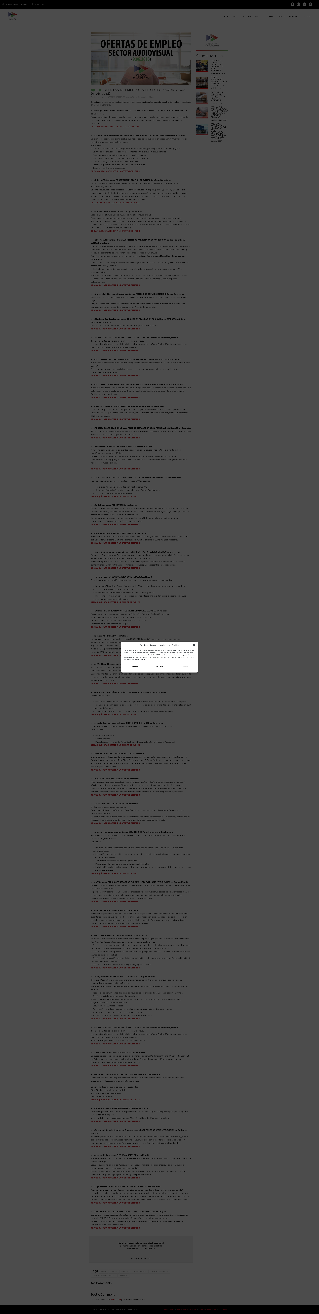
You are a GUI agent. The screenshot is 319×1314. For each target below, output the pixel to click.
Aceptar (135, 666)
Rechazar (159, 666)
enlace (142, 659)
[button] (194, 645)
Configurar (184, 666)
